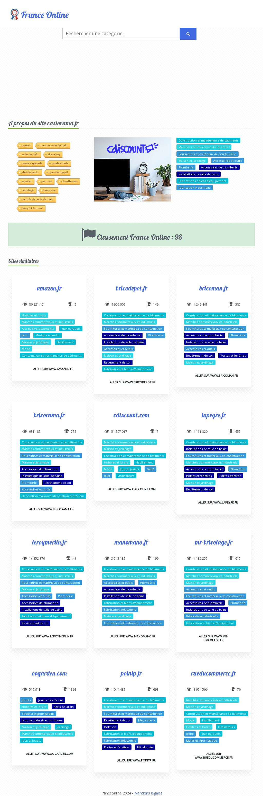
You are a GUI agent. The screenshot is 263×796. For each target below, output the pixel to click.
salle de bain (30, 154)
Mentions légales (148, 793)
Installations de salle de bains (199, 174)
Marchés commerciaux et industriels (204, 147)
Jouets (26, 700)
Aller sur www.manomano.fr (133, 636)
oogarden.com (49, 673)
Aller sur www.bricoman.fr (216, 375)
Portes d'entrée (230, 476)
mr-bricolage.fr (213, 542)
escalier (27, 181)
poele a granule (32, 163)
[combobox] (121, 33)
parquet (46, 181)
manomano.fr (131, 542)
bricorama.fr (49, 415)
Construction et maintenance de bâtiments (208, 140)
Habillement (65, 342)
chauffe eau (69, 181)
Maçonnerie (146, 720)
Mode (26, 349)
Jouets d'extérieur (50, 700)
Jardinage (63, 727)
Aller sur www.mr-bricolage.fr (213, 638)
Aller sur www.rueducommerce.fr (214, 755)
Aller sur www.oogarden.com (49, 753)
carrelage (28, 190)
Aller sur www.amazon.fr (53, 369)
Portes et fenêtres (233, 355)
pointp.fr (131, 673)
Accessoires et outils (227, 161)
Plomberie (186, 167)
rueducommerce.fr (213, 673)
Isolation (110, 727)
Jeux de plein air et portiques (42, 720)
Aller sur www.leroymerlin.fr (49, 636)
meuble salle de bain (54, 145)
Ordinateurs (126, 476)
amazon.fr (49, 288)
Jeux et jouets (70, 328)
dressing (54, 154)
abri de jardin (30, 172)
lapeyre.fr (214, 415)
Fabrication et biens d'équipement (202, 181)
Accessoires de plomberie (219, 167)
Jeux (25, 335)
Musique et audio (47, 335)
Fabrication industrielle (195, 187)
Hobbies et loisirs (34, 315)
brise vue (49, 190)
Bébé (150, 469)
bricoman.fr (213, 288)
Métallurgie (145, 747)
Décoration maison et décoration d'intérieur (53, 496)
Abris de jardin (64, 707)
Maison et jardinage (192, 161)
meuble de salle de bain (37, 199)
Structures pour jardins (38, 714)
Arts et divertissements (38, 328)
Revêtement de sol (117, 362)
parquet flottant (32, 208)
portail (26, 145)
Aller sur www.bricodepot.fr (133, 382)
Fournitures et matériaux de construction (208, 154)
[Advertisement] (131, 81)
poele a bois (60, 163)
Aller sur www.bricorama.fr (51, 509)
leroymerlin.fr (49, 542)
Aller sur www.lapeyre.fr (218, 502)
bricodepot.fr (131, 288)
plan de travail (58, 172)
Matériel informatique (201, 740)
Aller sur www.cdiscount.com (132, 489)
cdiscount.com (131, 415)
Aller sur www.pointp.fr (136, 760)
